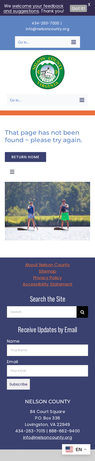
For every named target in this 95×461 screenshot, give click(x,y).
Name (13, 341)
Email (12, 362)
